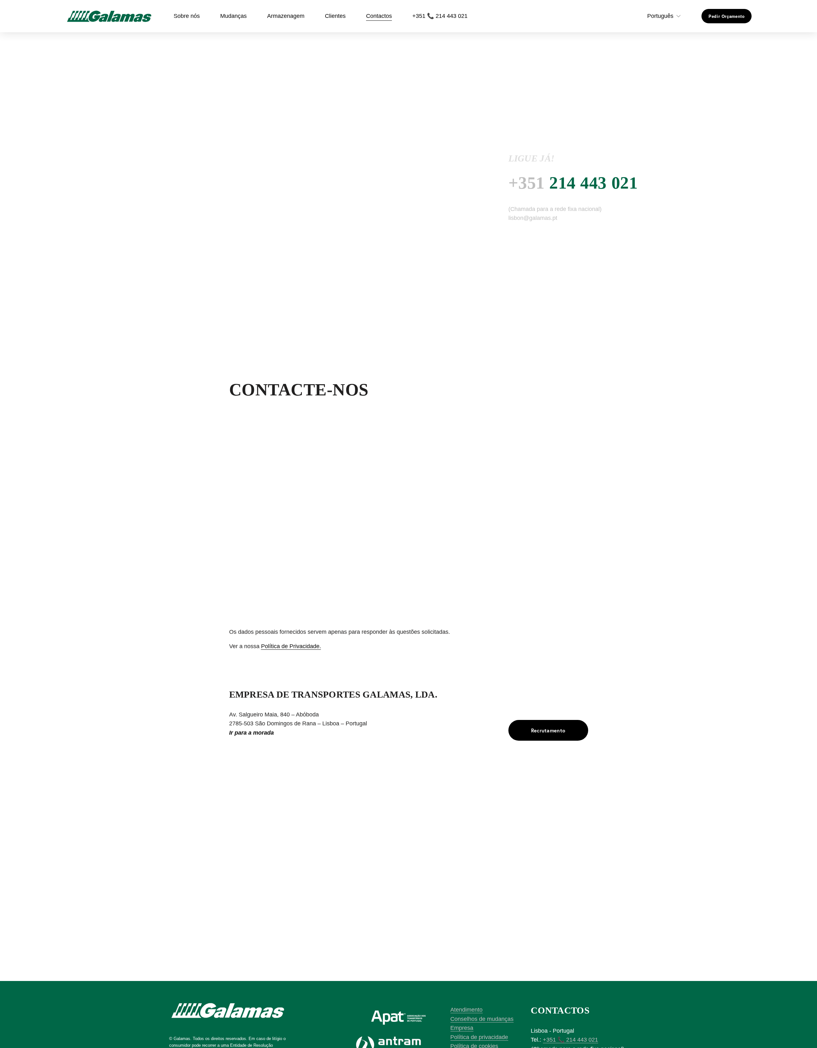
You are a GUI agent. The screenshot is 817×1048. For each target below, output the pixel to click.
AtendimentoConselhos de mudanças (481, 1014)
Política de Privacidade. (291, 646)
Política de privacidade (479, 1037)
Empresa (461, 1028)
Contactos (379, 16)
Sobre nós (187, 16)
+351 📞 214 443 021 (440, 16)
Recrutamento (548, 730)
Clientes (335, 16)
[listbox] (659, 16)
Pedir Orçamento (726, 16)
